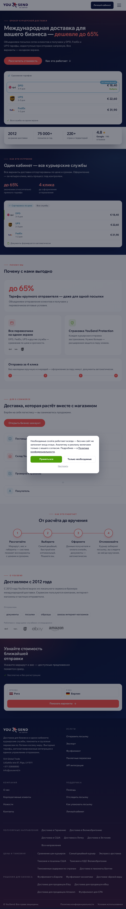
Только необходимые (80, 459)
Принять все (46, 459)
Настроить (63, 466)
